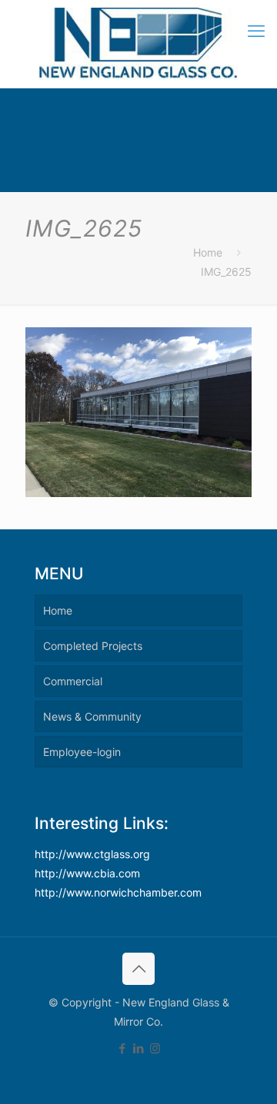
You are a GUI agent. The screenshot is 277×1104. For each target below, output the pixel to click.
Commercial (72, 681)
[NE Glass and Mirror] (138, 44)
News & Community (92, 716)
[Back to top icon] (138, 969)
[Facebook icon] (122, 1048)
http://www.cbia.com (87, 873)
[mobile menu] (256, 31)
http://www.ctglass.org (92, 853)
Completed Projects (92, 645)
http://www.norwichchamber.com (118, 892)
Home (207, 252)
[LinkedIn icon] (139, 1048)
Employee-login (82, 751)
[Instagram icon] (155, 1048)
